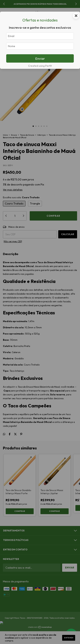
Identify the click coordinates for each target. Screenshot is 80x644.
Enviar (40, 58)
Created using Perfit (40, 65)
